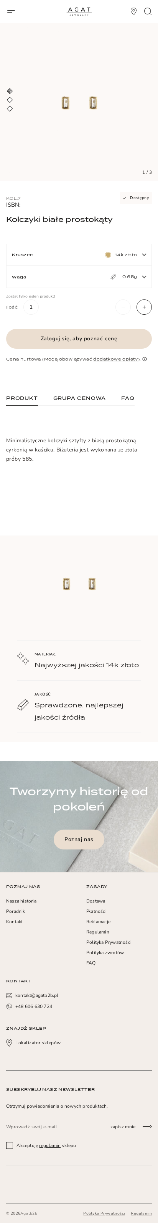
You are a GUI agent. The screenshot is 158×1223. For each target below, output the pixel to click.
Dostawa (95, 901)
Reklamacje (98, 922)
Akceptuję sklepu (45, 1145)
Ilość (12, 307)
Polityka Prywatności (109, 942)
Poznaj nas (79, 839)
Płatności (96, 911)
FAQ (91, 963)
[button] (123, 307)
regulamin (50, 1145)
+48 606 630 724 (33, 1006)
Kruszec (22, 254)
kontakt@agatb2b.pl (37, 995)
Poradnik (15, 911)
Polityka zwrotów (105, 953)
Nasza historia (21, 901)
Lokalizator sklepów (38, 1043)
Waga (19, 277)
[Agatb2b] (79, 11)
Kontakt (14, 922)
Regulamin (97, 932)
